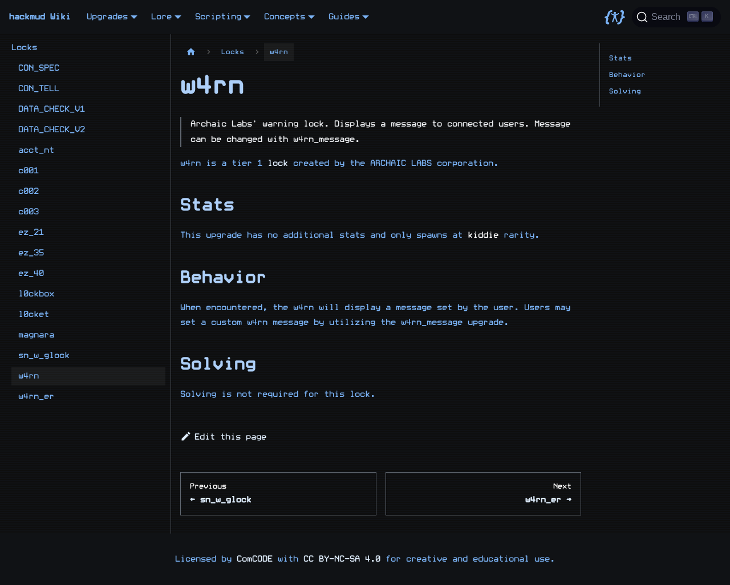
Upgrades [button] (107, 17)
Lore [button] (161, 17)
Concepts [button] (284, 17)
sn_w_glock (44, 355)
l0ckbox (36, 294)
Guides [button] (343, 17)
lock (277, 163)
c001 (28, 171)
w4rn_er (36, 396)
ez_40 (31, 273)
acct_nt (36, 150)
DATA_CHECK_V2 (51, 130)
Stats (620, 58)
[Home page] (191, 52)
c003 (28, 212)
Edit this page (230, 437)
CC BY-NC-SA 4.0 (341, 559)
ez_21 (31, 232)
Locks (24, 47)
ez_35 (31, 253)
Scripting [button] (218, 17)
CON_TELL (38, 89)
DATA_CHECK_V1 (51, 109)
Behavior (627, 75)
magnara (36, 335)
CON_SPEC (38, 68)
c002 (28, 191)
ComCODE (255, 559)
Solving (625, 91)
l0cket (33, 314)
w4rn (28, 376)
